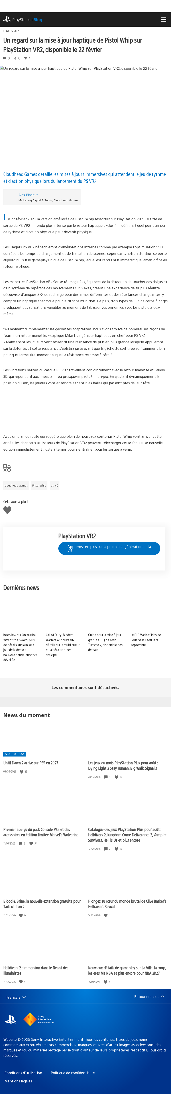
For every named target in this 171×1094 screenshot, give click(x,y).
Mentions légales (18, 1081)
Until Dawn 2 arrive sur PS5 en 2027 (30, 762)
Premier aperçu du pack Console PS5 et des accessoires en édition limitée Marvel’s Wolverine (40, 832)
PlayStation (27, 19)
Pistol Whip (39, 485)
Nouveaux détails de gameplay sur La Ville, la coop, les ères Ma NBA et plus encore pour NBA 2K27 (127, 970)
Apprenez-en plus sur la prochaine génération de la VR (109, 548)
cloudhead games (16, 485)
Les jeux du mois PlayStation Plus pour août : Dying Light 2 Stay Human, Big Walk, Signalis (123, 765)
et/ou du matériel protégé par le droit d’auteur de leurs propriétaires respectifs (82, 1050)
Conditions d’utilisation (23, 1072)
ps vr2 (54, 485)
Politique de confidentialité (73, 1072)
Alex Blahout (28, 194)
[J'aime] (22, 771)
